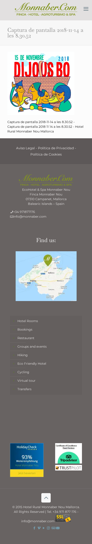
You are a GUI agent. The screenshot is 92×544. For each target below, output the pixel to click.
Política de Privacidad (56, 148)
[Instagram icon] (48, 528)
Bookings (24, 329)
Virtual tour (26, 381)
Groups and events (32, 347)
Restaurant (25, 338)
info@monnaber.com (29, 217)
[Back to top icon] (46, 498)
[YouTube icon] (43, 528)
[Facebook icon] (34, 528)
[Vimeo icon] (39, 528)
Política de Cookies (46, 154)
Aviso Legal (25, 148)
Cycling (23, 372)
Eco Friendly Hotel (31, 364)
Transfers (24, 389)
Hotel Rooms (27, 321)
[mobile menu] (86, 9)
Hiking (22, 355)
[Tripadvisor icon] (53, 528)
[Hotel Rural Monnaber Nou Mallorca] (46, 9)
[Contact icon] (57, 528)
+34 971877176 (24, 212)
